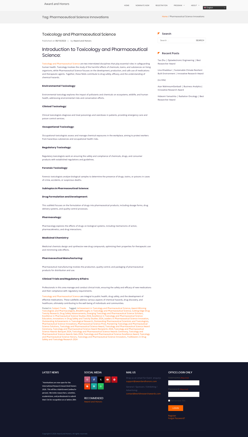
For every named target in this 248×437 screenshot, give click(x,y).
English (209, 8)
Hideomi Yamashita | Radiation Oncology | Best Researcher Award (181, 98)
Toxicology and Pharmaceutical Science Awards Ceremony (100, 331)
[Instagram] (87, 379)
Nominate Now (142, 5)
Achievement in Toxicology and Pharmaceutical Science (103, 308)
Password (178, 389)
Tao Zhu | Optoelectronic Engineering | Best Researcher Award (179, 62)
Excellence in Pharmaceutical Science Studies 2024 (66, 316)
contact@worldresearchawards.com (143, 393)
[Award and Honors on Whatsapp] (101, 386)
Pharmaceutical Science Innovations (59, 323)
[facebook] (94, 379)
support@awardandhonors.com (141, 381)
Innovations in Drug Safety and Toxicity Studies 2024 (78, 318)
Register (172, 415)
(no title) (162, 80)
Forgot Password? (176, 418)
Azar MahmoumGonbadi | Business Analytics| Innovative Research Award (180, 88)
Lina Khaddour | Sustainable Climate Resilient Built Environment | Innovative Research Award (181, 72)
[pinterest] (114, 379)
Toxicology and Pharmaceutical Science (79, 34)
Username (178, 377)
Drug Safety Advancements (73, 313)
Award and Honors (56, 4)
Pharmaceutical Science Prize (92, 323)
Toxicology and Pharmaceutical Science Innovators (102, 336)
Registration (161, 5)
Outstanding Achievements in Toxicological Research (67, 321)
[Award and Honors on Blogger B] (87, 386)
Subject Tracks (59, 308)
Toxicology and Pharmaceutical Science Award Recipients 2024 (83, 329)
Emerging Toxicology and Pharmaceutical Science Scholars (115, 313)
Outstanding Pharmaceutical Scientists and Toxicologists (121, 321)
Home (126, 5)
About (194, 5)
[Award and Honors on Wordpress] (94, 386)
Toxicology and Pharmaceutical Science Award (82, 326)
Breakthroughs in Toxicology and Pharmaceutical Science (103, 310)
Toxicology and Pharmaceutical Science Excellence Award (111, 334)
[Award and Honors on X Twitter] (101, 379)
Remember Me (178, 400)
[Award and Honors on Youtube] (108, 379)
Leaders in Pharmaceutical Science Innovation (126, 318)
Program (178, 5)
